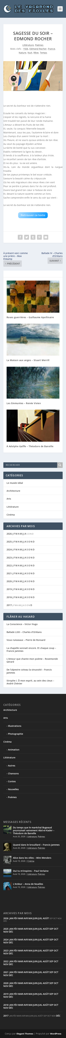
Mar (20, 918)
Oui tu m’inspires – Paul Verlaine (31, 870)
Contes (12, 781)
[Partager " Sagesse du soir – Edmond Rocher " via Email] (46, 237)
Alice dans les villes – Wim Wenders (32, 857)
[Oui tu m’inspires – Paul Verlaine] (7, 873)
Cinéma (11, 514)
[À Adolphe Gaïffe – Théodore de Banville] (33, 426)
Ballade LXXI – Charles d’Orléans (24, 632)
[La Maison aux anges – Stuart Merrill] (33, 340)
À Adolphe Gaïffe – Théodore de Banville (30, 446)
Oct (56, 928)
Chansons (13, 773)
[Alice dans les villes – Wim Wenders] (7, 860)
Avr (26, 918)
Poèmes (39, 45)
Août (46, 918)
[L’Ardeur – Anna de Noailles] (7, 886)
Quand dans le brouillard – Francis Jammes (36, 844)
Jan (11, 918)
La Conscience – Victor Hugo (22, 624)
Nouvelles (13, 789)
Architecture (13, 490)
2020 (9, 581)
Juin (35, 918)
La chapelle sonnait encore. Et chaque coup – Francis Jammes (31, 649)
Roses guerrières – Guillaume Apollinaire (30, 317)
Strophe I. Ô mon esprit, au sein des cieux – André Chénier (30, 682)
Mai (30, 918)
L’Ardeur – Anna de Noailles (28, 883)
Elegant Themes (24, 1033)
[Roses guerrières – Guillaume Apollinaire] (33, 297)
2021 (9, 573)
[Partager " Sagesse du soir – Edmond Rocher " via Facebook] (20, 237)
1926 (25, 48)
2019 (9, 589)
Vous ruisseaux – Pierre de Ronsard (26, 639)
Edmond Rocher (38, 48)
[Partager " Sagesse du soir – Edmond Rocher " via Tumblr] (33, 237)
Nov (5, 931)
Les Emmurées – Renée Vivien (24, 403)
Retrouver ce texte (33, 215)
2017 (9, 605)
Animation (13, 749)
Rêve (36, 52)
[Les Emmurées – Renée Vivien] (33, 383)
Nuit (30, 52)
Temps (43, 52)
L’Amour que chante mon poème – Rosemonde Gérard (32, 660)
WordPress (55, 1033)
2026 (9, 533)
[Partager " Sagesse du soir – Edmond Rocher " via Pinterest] (39, 237)
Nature (22, 52)
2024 (9, 549)
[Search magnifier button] (60, 465)
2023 (9, 557)
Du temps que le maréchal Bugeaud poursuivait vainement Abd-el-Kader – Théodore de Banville (33, 830)
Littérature (28, 45)
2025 (9, 541)
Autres (11, 765)
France (51, 48)
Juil (40, 918)
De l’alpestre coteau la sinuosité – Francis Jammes (29, 671)
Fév (16, 918)
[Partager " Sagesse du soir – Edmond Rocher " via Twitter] (26, 237)
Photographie (15, 733)
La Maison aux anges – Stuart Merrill (28, 360)
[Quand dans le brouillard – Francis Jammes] (7, 847)
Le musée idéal (15, 482)
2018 (9, 597)
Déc (11, 931)
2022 (9, 565)
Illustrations (14, 725)
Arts (9, 498)
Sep (51, 928)
